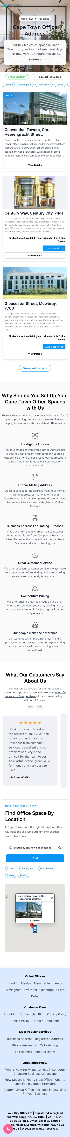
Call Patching (49, 1045)
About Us (10, 1014)
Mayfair (26, 983)
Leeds (60, 84)
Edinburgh (46, 990)
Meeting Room (45, 1051)
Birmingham (25, 84)
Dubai (35, 996)
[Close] (52, 897)
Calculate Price (54, 248)
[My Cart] (57, 5)
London (9, 84)
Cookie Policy (19, 1021)
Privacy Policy (56, 1014)
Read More (35, 59)
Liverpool (30, 990)
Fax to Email (23, 1051)
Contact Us (27, 1014)
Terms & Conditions (46, 1021)
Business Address (19, 1039)
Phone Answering (24, 1045)
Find (35, 858)
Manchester (44, 84)
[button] (32, 926)
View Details (35, 165)
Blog (41, 1014)
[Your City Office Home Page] (12, 6)
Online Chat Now (17, 76)
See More (35, 920)
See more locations (35, 368)
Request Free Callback (50, 76)
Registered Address (49, 1039)
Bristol (23, 875)
